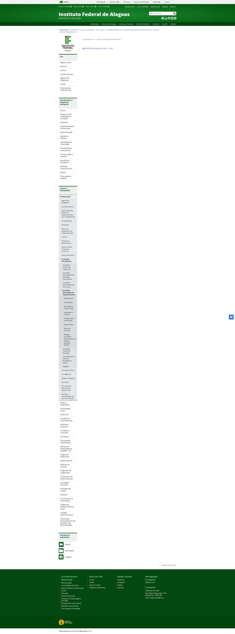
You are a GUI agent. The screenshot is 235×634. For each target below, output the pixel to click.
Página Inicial (74, 30)
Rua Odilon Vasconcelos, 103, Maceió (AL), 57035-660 (155, 594)
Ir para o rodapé (103, 6)
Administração (66, 583)
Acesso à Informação (109, 24)
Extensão (64, 593)
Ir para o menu (78, 6)
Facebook (163, 18)
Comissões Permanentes (114, 30)
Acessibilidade (130, 7)
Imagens (68, 557)
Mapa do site (155, 7)
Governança (94, 24)
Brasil (66, 2)
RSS (175, 18)
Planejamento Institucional (71, 603)
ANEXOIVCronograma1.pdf (95, 48)
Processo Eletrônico (143, 24)
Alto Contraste (143, 7)
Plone (90, 631)
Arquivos (156, 30)
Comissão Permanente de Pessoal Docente (138, 30)
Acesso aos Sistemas (126, 24)
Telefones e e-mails (152, 591)
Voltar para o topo (169, 565)
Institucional (100, 30)
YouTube (166, 18)
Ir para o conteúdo (65, 6)
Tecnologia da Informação (70, 609)
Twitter (172, 18)
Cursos (91, 580)
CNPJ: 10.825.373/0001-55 (154, 598)
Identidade (69, 550)
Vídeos (67, 544)
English (173, 7)
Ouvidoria (156, 24)
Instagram (169, 18)
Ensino (63, 591)
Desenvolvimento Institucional (72, 588)
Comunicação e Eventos (70, 585)
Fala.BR (164, 24)
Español (165, 7)
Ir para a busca (90, 6)
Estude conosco (95, 585)
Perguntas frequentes (97, 588)
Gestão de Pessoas (68, 596)
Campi (91, 582)
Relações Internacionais (69, 606)
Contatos (173, 24)
